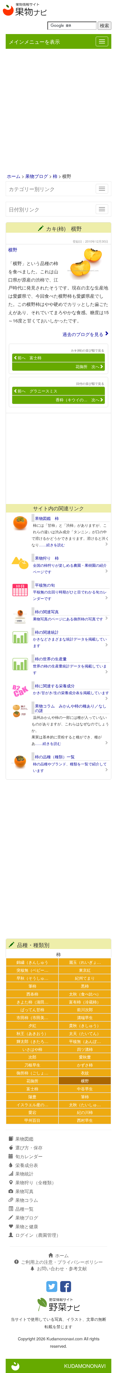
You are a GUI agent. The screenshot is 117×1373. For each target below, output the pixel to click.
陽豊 (32, 1096)
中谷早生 (85, 1088)
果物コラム (26, 1200)
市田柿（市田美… (32, 1017)
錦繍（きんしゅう (32, 962)
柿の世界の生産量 (51, 659)
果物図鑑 (24, 1138)
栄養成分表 (26, 1165)
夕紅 (32, 1025)
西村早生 (85, 1120)
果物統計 (24, 1173)
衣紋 (85, 1073)
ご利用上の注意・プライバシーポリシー (62, 1262)
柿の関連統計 (47, 632)
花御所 (32, 1081)
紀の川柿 (85, 1112)
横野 (12, 249)
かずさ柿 (85, 1065)
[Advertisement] (58, 111)
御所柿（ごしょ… (32, 1073)
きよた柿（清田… (32, 1002)
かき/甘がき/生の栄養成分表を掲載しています (71, 692)
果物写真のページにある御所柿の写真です (68, 619)
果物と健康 (26, 1226)
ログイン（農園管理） (38, 1235)
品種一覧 (24, 1209)
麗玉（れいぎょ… (85, 962)
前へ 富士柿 (29, 357)
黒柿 (85, 986)
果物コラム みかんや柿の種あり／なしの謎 (70, 708)
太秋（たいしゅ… (85, 1104)
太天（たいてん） (85, 1033)
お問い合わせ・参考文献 (62, 1268)
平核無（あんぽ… (85, 1041)
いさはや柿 (32, 1049)
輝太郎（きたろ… (32, 1041)
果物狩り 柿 (47, 558)
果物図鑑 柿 (47, 518)
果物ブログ (36, 176)
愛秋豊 (85, 1057)
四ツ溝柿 (85, 1049)
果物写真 (24, 1191)
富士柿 (32, 1088)
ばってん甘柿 (32, 1009)
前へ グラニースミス (37, 391)
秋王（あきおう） (32, 1033)
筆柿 (32, 986)
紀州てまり (85, 978)
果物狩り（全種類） (35, 1182)
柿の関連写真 (47, 611)
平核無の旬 (45, 585)
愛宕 (32, 1112)
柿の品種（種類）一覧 (55, 756)
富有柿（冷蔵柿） (85, 1002)
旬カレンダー (29, 1156)
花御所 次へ (87, 366)
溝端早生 (85, 1017)
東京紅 (85, 970)
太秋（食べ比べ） (85, 994)
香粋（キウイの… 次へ (77, 399)
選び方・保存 (29, 1147)
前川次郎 (85, 1009)
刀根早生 (32, 1065)
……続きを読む (52, 544)
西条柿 (32, 994)
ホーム (13, 176)
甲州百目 (32, 1120)
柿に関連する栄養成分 (55, 685)
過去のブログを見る (82, 334)
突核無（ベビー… (32, 970)
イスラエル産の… (32, 1104)
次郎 (32, 1057)
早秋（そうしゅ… (32, 978)
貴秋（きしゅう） (85, 1025)
